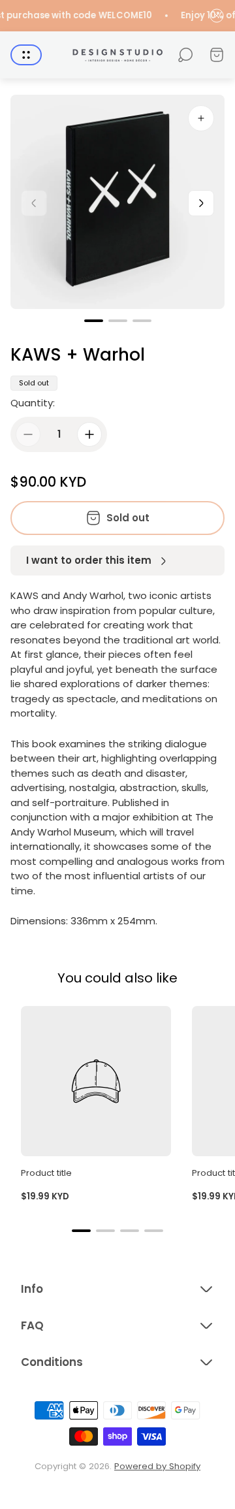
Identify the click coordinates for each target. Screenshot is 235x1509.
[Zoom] (201, 118)
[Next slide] (201, 203)
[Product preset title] (96, 1081)
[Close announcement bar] (217, 16)
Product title (46, 1173)
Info (32, 1289)
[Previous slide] (34, 203)
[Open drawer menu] (26, 54)
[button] (93, 320)
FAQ (32, 1325)
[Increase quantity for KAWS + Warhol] (89, 434)
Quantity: (32, 403)
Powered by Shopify (157, 1466)
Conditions (52, 1362)
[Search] (185, 55)
